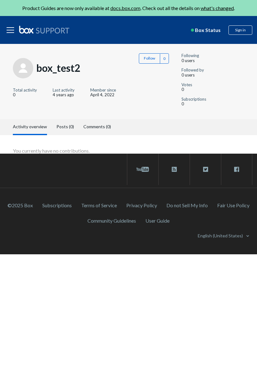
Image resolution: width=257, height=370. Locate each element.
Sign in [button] (240, 30)
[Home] (44, 30)
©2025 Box (20, 205)
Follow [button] (149, 58)
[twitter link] (205, 169)
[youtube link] (142, 169)
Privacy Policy (141, 205)
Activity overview (30, 126)
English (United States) (221, 235)
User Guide (157, 221)
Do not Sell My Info (187, 205)
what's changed (217, 8)
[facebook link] (236, 169)
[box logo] (44, 29)
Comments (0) (97, 126)
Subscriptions (57, 205)
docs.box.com (125, 8)
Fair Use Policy (233, 205)
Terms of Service (99, 205)
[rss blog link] (174, 169)
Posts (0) (65, 126)
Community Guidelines (111, 221)
